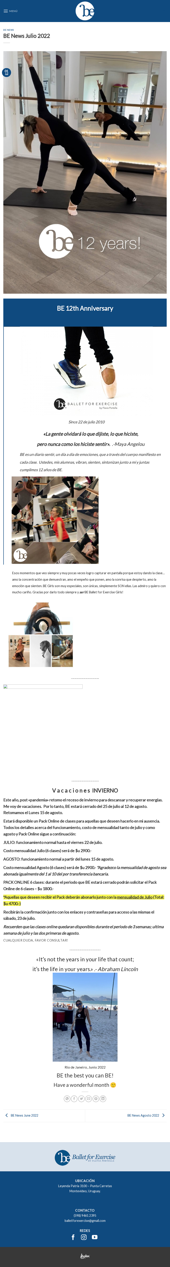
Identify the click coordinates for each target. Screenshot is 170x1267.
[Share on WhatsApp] (67, 1098)
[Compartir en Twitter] (81, 1098)
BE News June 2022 (24, 1115)
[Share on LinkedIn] (103, 1098)
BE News (8, 29)
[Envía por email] (88, 1098)
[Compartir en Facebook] (74, 1098)
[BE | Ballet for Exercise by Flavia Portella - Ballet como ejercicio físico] (85, 11)
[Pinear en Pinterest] (96, 1098)
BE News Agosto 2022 (144, 1115)
